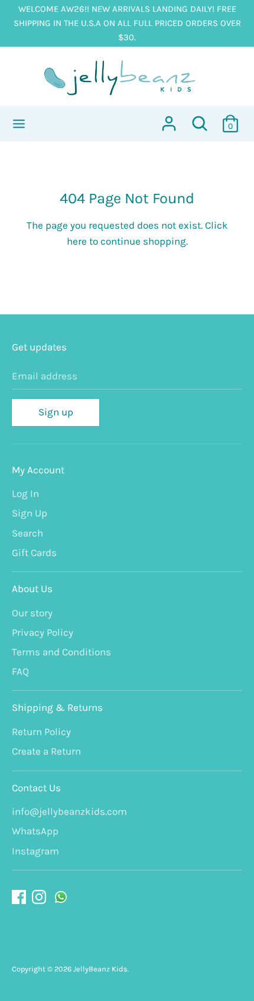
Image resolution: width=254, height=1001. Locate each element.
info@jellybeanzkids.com (69, 811)
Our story (32, 613)
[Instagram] (40, 897)
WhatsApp (35, 831)
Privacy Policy (42, 632)
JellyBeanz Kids (100, 968)
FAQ (20, 671)
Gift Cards (34, 552)
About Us (32, 588)
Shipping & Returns (57, 707)
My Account (38, 470)
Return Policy (41, 731)
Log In (25, 493)
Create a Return (46, 751)
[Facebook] (20, 897)
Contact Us (36, 788)
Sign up (55, 412)
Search (27, 533)
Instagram (35, 851)
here (77, 241)
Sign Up (29, 513)
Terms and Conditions (61, 652)
